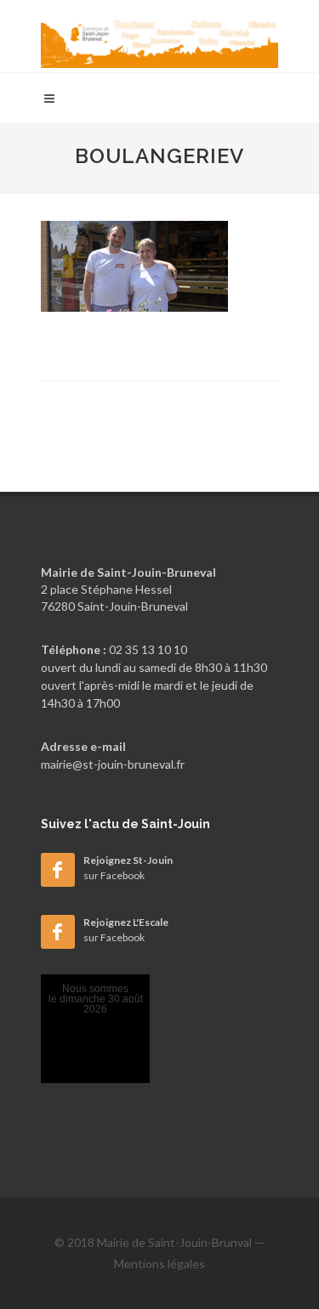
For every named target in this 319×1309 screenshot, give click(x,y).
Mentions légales (159, 1263)
